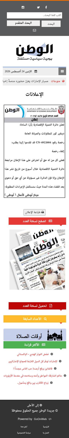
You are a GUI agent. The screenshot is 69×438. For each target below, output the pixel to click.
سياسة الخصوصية (24, 433)
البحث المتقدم (23, 23)
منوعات (59, 81)
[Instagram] (23, 7)
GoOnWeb (40, 419)
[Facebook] (46, 7)
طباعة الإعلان (33, 212)
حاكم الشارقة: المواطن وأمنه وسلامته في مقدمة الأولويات (32, 376)
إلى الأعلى (33, 405)
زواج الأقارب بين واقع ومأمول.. (32, 383)
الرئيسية (46, 426)
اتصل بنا (46, 433)
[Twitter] (38, 7)
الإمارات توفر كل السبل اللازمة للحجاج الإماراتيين (32, 361)
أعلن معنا (24, 426)
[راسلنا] (34, 30)
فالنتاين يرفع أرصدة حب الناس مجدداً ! (32, 369)
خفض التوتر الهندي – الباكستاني (33, 354)
